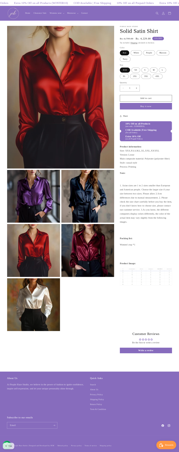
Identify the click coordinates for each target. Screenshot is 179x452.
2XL (135, 76)
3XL (146, 76)
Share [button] (125, 116)
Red (124, 53)
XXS (125, 70)
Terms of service (91, 445)
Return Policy (96, 404)
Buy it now (145, 106)
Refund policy (63, 445)
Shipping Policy (97, 399)
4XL (158, 76)
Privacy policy (76, 445)
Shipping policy (106, 445)
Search (93, 385)
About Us (94, 390)
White (136, 53)
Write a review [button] (145, 350)
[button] (56, 13)
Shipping (133, 43)
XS (135, 70)
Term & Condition (98, 409)
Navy (125, 59)
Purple (149, 53)
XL (124, 76)
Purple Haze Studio (21, 445)
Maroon (162, 53)
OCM (52, 445)
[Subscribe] (54, 425)
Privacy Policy (96, 395)
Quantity (123, 83)
